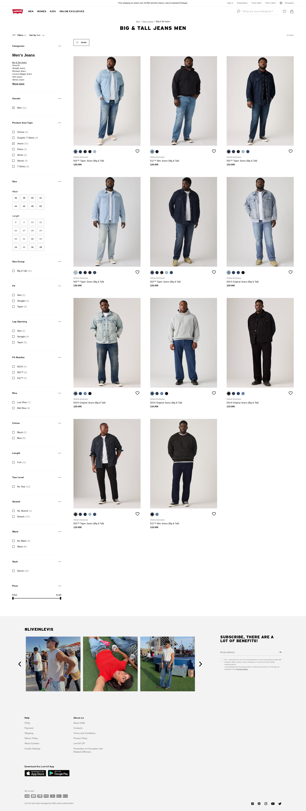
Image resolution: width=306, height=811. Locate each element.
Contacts (77, 728)
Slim (21, 295)
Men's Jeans (148, 21)
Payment (29, 728)
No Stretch (24, 511)
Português (289, 3)
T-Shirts (23, 166)
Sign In (230, 3)
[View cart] (292, 11)
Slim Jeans (17, 77)
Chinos (22, 132)
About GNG (79, 723)
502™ (22, 372)
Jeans (22, 143)
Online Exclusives (72, 11)
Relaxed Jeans (19, 71)
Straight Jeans (18, 68)
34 (16, 247)
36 (16, 198)
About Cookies (32, 743)
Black (22, 432)
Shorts (22, 160)
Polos (22, 149)
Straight (23, 301)
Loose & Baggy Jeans (22, 74)
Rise (14, 393)
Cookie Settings (32, 748)
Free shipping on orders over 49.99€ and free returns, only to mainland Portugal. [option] (153, 3)
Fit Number (18, 357)
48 (32, 206)
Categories (18, 46)
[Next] (200, 664)
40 (32, 198)
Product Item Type (22, 122)
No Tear (23, 486)
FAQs (27, 723)
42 (40, 198)
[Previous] (19, 664)
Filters (21, 35)
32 (32, 239)
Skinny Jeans (18, 80)
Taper (22, 306)
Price (15, 586)
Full (21, 462)
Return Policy (31, 738)
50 (40, 206)
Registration (242, 3)
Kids (53, 11)
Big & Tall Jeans (19, 62)
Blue (21, 438)
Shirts (22, 155)
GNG (54, 803)
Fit (13, 286)
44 (16, 206)
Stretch (16, 501)
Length (16, 453)
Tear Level (18, 477)
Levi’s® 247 (79, 743)
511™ (22, 378)
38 (24, 198)
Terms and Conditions (84, 733)
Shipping (29, 733)
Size (14, 181)
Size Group (18, 261)
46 (24, 206)
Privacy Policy (242, 669)
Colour (16, 423)
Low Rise (23, 402)
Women (41, 11)
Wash (15, 531)
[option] (107, 101)
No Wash (23, 541)
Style (15, 561)
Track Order (256, 3)
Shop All (16, 65)
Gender (16, 98)
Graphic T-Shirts (27, 137)
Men (30, 11)
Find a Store (270, 3)
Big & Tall (24, 271)
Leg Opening (19, 321)
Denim (23, 571)
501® (21, 366)
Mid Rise (23, 408)
